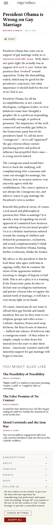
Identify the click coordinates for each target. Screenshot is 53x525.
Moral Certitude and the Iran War (24, 424)
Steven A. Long (11, 430)
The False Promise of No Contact (21, 398)
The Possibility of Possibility (24, 374)
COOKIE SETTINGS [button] (17, 513)
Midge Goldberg (12, 378)
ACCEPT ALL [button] (15, 520)
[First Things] (26, 3)
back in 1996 (26, 67)
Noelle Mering (11, 404)
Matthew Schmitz (12, 30)
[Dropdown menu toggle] (26, 457)
